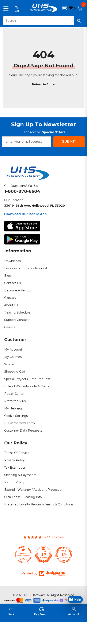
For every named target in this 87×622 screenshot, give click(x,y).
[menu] (5, 8)
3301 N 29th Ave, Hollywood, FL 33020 (34, 205)
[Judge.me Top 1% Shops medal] (43, 554)
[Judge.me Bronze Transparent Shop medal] (23, 554)
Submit (69, 142)
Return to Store (43, 84)
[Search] (43, 20)
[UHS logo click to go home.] (43, 8)
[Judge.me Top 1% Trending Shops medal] (63, 554)
